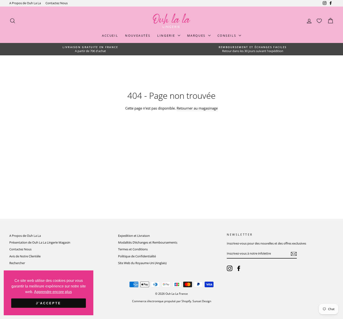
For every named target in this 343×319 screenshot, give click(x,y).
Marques (197, 35)
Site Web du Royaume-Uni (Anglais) (142, 263)
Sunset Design (201, 301)
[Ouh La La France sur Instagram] (229, 268)
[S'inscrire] (294, 254)
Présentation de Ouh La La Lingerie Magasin (39, 242)
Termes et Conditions (133, 249)
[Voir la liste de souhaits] (319, 21)
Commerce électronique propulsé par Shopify (161, 301)
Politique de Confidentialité (137, 256)
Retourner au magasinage (197, 108)
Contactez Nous (57, 3)
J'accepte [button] (48, 303)
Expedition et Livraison (134, 236)
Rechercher (17, 263)
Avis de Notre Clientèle (25, 256)
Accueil (110, 35)
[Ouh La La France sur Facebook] (239, 268)
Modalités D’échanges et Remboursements (147, 242)
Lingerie (166, 35)
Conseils (227, 35)
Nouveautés (137, 35)
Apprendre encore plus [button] (53, 292)
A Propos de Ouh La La (25, 3)
